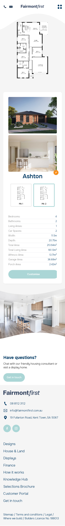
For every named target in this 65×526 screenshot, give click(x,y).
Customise (33, 274)
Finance (9, 465)
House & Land (14, 451)
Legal (48, 514)
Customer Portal (15, 494)
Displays (9, 458)
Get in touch (14, 377)
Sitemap (8, 514)
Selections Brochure (19, 487)
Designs (9, 444)
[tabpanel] (32, 50)
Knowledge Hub (15, 479)
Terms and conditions (29, 514)
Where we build (12, 518)
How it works (13, 472)
